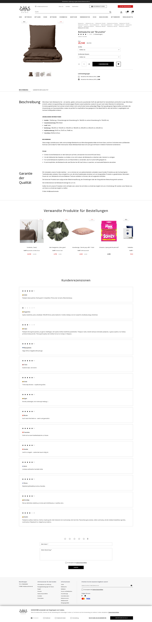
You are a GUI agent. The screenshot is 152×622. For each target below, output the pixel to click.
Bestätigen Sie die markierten (97, 618)
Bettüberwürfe (115, 17)
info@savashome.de (42, 6)
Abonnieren (131, 585)
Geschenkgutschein (99, 6)
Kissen (45, 17)
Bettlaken (37, 17)
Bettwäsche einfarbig (112, 23)
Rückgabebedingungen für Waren (46, 586)
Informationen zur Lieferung (44, 584)
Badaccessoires (103, 17)
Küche (94, 17)
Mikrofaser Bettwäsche (106, 25)
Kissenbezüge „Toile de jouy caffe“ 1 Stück (83, 247)
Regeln (39, 589)
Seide (20, 17)
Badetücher (73, 17)
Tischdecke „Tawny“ (32, 247)
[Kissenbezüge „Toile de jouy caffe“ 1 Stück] (83, 231)
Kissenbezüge (63, 17)
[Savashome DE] (25, 9)
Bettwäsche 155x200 (124, 23)
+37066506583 (24, 584)
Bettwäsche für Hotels (83, 28)
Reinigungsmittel (128, 17)
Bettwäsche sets (90, 23)
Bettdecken (53, 17)
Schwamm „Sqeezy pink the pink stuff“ (109, 247)
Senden (76, 567)
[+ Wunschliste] (118, 64)
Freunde (40, 591)
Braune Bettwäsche (94, 25)
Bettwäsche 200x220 (119, 25)
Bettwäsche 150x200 (100, 23)
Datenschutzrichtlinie (81, 562)
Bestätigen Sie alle (122, 618)
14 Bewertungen (98, 34)
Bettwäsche (28, 17)
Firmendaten (41, 598)
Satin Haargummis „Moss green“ (57, 247)
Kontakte (40, 596)
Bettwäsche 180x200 (100, 26)
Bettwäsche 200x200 (89, 26)
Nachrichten (75, 6)
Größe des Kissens (83, 54)
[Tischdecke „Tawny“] (32, 231)
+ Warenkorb (103, 64)
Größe (80, 47)
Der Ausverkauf (126, 6)
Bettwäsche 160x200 (112, 26)
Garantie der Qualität (40, 90)
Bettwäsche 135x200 (83, 25)
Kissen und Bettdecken (66, 591)
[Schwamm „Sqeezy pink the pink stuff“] (109, 231)
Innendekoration (85, 17)
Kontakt (68, 6)
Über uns (61, 6)
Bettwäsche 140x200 (124, 26)
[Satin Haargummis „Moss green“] (57, 231)
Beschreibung (23, 90)
